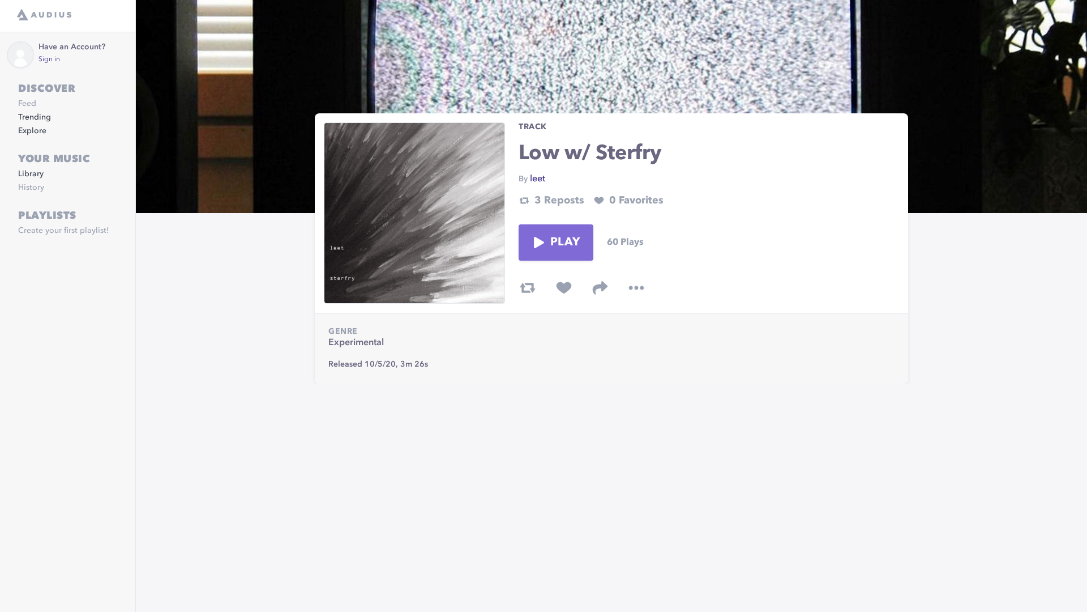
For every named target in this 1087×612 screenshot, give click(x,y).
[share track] (600, 288)
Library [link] (31, 174)
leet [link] (537, 179)
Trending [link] (34, 117)
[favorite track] (564, 288)
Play (565, 242)
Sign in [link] (49, 59)
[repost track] (528, 288)
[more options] (636, 288)
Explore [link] (32, 131)
